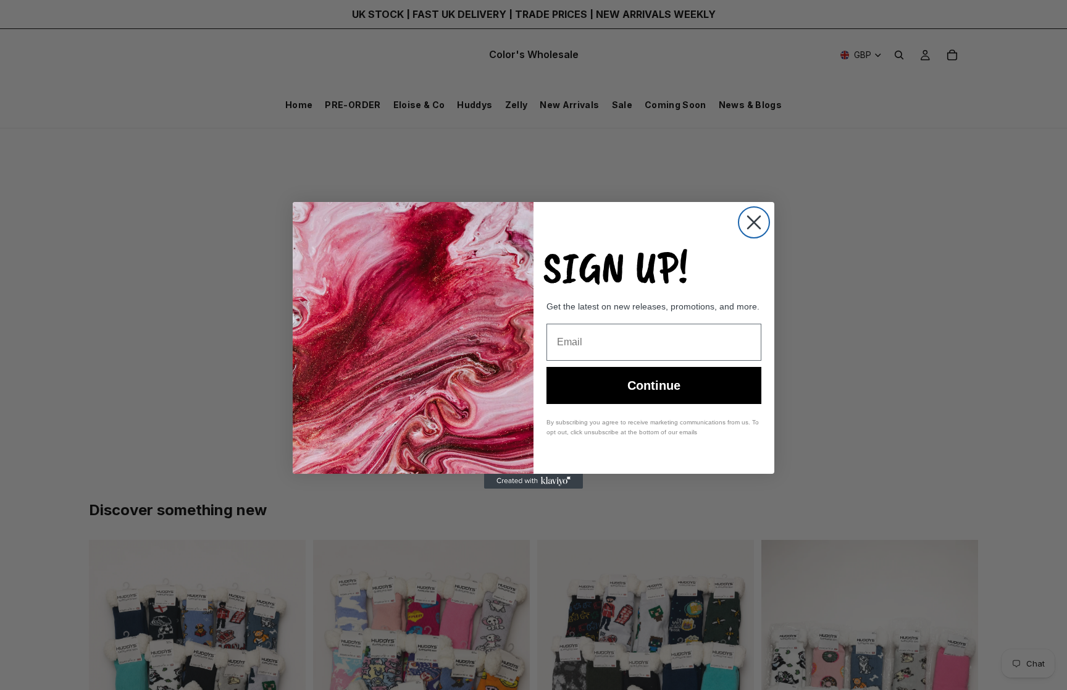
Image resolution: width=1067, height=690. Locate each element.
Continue (653, 385)
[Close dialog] (754, 222)
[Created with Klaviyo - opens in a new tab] (533, 481)
